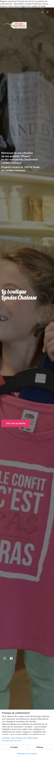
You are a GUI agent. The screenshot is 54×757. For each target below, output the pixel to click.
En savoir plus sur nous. (12, 740)
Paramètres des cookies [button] (27, 753)
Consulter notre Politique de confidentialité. (20, 738)
